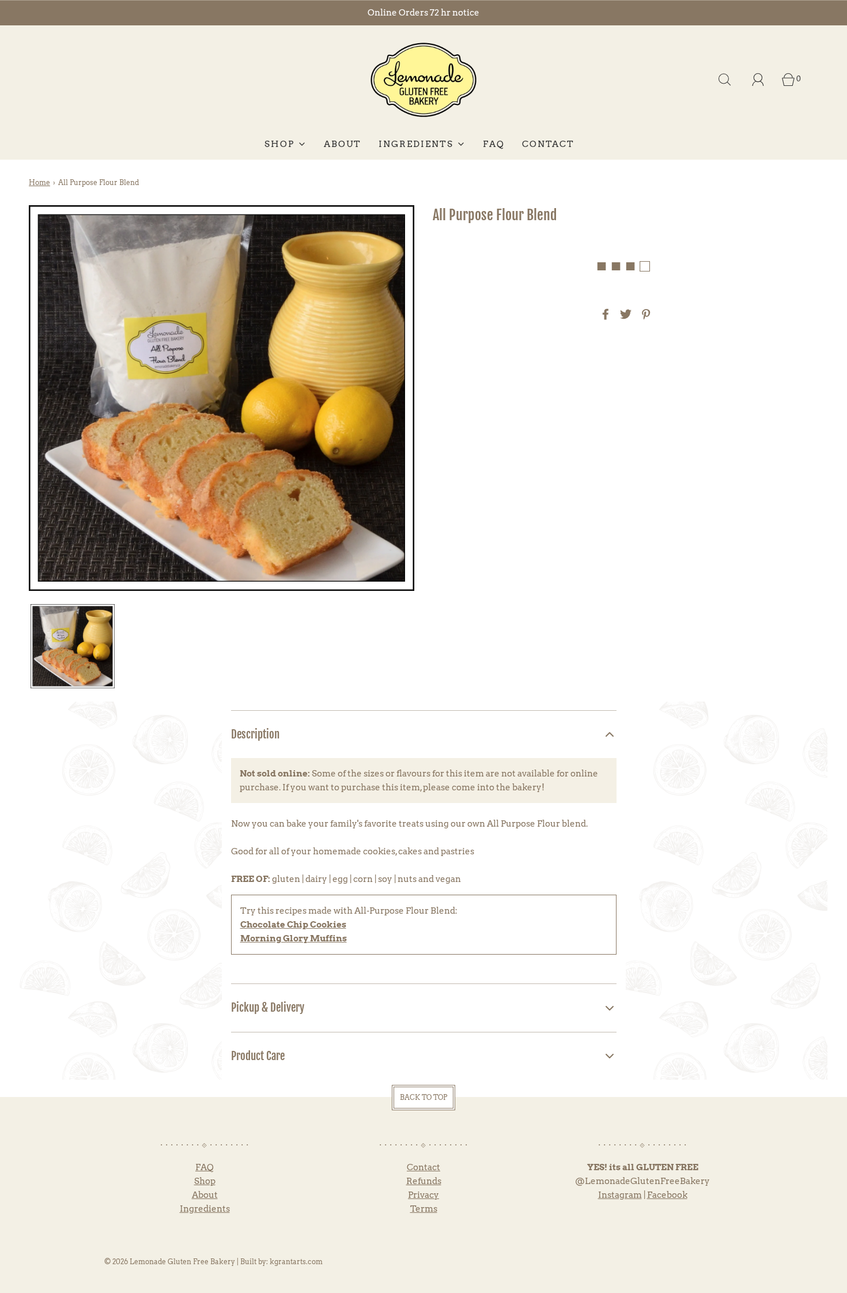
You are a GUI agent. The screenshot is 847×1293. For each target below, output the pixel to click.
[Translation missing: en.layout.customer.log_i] (758, 79)
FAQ (494, 144)
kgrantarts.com (296, 1261)
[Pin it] (644, 314)
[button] (72, 646)
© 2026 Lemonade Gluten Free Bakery (169, 1261)
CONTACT (548, 144)
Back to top (423, 1097)
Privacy (423, 1195)
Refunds (423, 1181)
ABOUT (342, 144)
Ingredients (205, 1209)
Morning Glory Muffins (293, 938)
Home (39, 182)
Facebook (667, 1195)
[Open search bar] (725, 79)
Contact (423, 1167)
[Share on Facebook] (603, 314)
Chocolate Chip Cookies (293, 924)
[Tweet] (624, 314)
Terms (423, 1209)
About (205, 1195)
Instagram (620, 1195)
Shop (204, 1181)
